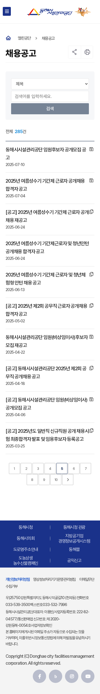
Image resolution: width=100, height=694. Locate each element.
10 (56, 480)
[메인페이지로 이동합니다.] (9, 38)
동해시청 (26, 527)
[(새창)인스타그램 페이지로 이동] (71, 676)
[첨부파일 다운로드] (91, 149)
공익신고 (74, 560)
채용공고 (48, 38)
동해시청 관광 (74, 527)
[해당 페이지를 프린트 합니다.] (87, 52)
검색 (50, 108)
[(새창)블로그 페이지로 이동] (55, 676)
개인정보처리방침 (17, 579)
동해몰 (74, 549)
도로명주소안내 (25, 549)
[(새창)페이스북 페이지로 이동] (39, 676)
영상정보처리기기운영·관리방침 (54, 579)
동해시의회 (25, 538)
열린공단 (24, 38)
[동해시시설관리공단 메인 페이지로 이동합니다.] (50, 12)
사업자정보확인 (41, 625)
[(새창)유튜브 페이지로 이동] (87, 676)
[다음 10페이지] (67, 479)
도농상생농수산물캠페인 (25, 560)
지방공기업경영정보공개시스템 (74, 538)
